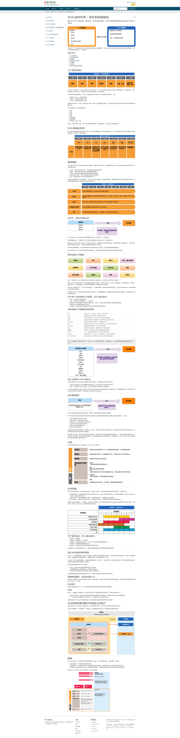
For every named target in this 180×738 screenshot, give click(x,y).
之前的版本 (76, 8)
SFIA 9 (68, 8)
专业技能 (72, 64)
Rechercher (132, 8)
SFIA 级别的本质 (74, 57)
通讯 (134, 2)
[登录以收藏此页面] (135, 17)
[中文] (51, 2)
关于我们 (77, 722)
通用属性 (72, 59)
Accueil (47, 8)
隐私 (76, 728)
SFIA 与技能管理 (51, 24)
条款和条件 (78, 731)
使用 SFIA (53, 8)
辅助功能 (77, 733)
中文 (133, 4)
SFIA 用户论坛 (95, 724)
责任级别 (83, 445)
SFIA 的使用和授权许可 (53, 34)
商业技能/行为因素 (74, 60)
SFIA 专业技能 (50, 44)
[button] (58, 8)
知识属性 (72, 62)
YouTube (94, 728)
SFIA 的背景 (50, 31)
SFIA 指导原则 (50, 20)
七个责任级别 (73, 55)
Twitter (94, 726)
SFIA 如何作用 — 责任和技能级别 (55, 27)
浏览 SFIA (49, 17)
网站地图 (77, 726)
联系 (76, 724)
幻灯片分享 (95, 731)
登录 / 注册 (129, 2)
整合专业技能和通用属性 (76, 65)
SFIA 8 (61, 8)
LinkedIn (94, 722)
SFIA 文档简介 (50, 38)
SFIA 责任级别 (50, 41)
